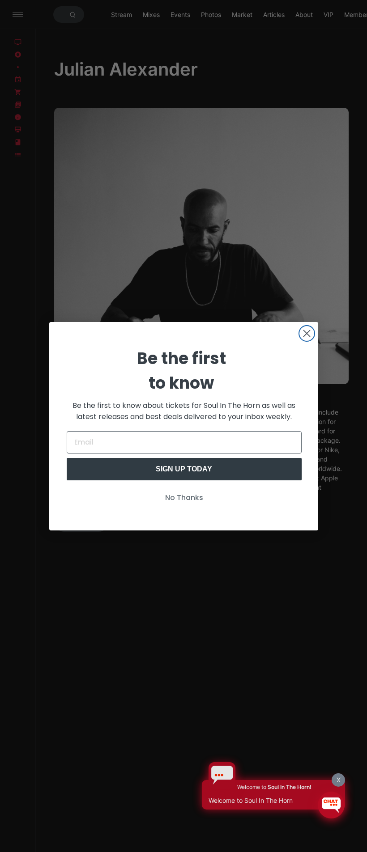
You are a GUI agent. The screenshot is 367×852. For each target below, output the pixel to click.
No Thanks (184, 497)
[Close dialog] (307, 333)
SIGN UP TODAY (184, 469)
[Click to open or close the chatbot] (331, 805)
